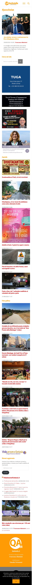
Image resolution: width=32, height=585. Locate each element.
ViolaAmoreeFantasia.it (12, 478)
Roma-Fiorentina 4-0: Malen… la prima (14, 483)
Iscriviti (5, 472)
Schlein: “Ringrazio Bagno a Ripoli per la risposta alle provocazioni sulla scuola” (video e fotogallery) (14, 442)
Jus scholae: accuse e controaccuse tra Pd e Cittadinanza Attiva (16, 38)
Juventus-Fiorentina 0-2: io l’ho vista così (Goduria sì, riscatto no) (15, 496)
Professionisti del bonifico (11, 481)
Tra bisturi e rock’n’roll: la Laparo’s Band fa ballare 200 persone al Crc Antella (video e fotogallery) (15, 410)
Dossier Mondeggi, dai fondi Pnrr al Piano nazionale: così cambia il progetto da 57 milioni (15, 355)
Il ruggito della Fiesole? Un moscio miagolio (16, 491)
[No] (30, 578)
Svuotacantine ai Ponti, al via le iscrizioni (15, 177)
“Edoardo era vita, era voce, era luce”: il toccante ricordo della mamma (14, 383)
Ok (16, 581)
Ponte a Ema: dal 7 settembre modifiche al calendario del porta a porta (15, 292)
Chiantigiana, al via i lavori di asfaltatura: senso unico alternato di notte (15, 203)
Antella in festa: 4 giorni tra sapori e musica (15, 245)
